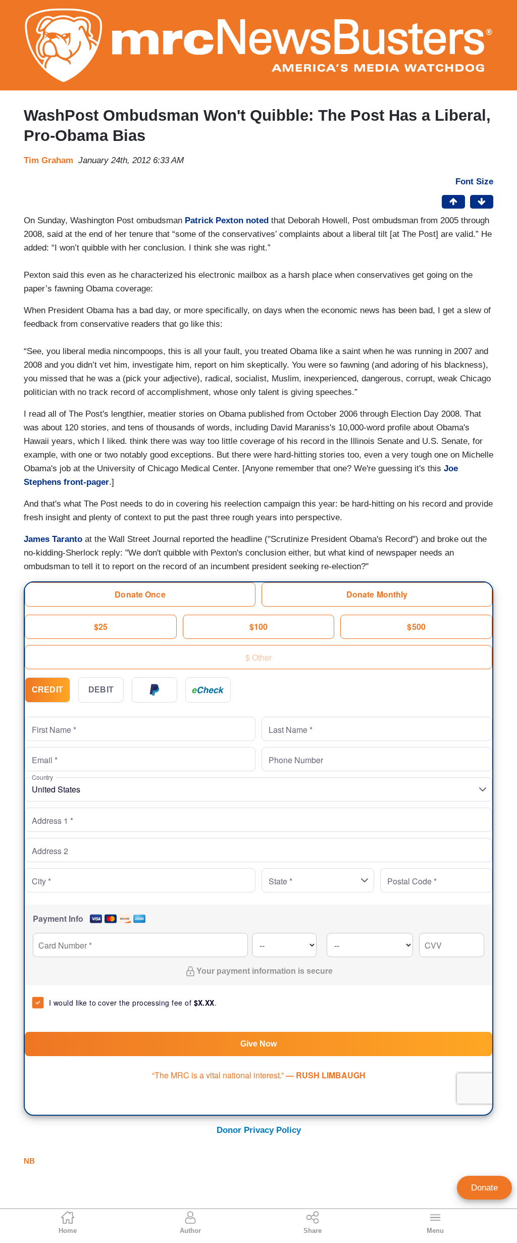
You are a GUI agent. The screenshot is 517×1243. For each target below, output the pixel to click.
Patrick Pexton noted (227, 220)
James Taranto (53, 539)
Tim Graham (48, 160)
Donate (484, 1187)
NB (29, 1161)
